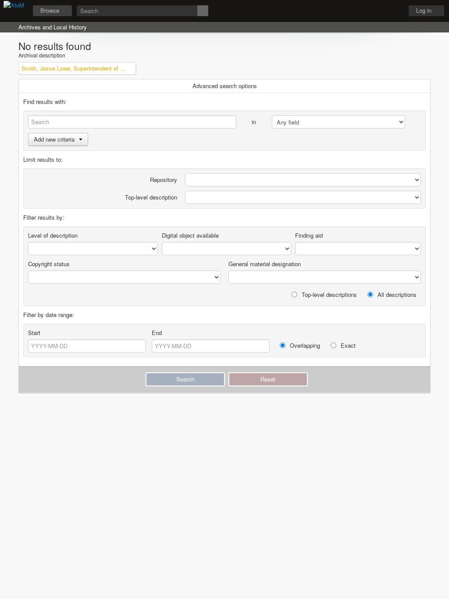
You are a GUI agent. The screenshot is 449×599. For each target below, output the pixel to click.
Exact (347, 345)
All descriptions (396, 294)
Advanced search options (224, 86)
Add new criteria (54, 139)
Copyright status (49, 264)
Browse (49, 10)
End (157, 332)
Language (370, 11)
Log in (423, 10)
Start (34, 332)
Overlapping (304, 345)
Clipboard (349, 11)
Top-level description (151, 197)
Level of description (53, 235)
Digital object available (190, 235)
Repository (163, 179)
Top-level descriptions (328, 294)
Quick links (392, 11)
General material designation (264, 264)
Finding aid (309, 235)
